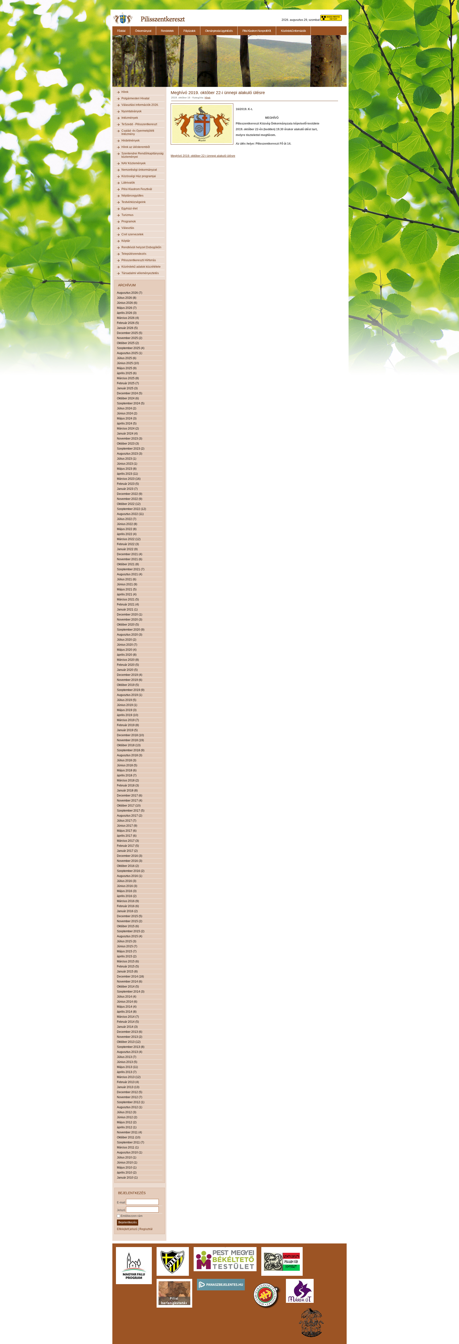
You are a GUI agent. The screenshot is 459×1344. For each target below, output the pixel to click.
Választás (127, 228)
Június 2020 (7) (127, 644)
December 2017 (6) (129, 795)
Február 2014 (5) (128, 1021)
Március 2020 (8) (128, 659)
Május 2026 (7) (127, 308)
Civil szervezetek (132, 234)
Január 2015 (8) (127, 971)
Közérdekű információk (293, 31)
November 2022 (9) (129, 499)
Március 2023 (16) (129, 478)
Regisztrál (146, 1229)
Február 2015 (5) (128, 966)
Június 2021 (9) (127, 584)
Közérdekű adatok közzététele (141, 266)
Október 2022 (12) (129, 504)
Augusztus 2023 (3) (129, 453)
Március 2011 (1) (128, 1147)
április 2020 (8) (127, 654)
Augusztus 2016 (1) (129, 876)
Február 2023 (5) (128, 484)
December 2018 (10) (130, 735)
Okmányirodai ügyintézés (219, 31)
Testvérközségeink (133, 202)
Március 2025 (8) (128, 378)
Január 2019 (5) (127, 730)
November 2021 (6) (129, 559)
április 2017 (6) (127, 835)
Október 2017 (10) (129, 805)
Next (347, 63)
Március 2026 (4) (128, 318)
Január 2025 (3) (127, 388)
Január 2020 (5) (127, 670)
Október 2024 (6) (128, 398)
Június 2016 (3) (127, 886)
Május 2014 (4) (127, 1006)
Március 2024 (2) (128, 428)
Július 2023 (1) (126, 458)
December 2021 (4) (129, 554)
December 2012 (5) (129, 1092)
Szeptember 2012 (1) (130, 1102)
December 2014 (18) (130, 976)
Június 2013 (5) (127, 1062)
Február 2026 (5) (128, 323)
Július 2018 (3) (126, 760)
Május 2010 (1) (127, 1167)
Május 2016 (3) (127, 891)
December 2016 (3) (129, 856)
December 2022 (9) (129, 494)
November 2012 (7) (129, 1097)
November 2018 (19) (130, 740)
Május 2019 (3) (127, 710)
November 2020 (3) (129, 619)
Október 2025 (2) (128, 343)
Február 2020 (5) (128, 664)
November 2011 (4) (129, 1132)
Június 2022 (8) (127, 524)
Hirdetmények (130, 140)
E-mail (121, 1202)
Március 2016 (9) (128, 901)
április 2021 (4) (127, 594)
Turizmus (127, 215)
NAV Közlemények (133, 163)
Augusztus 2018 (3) (129, 755)
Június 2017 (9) (127, 825)
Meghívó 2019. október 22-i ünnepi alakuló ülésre (203, 156)
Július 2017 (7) (126, 820)
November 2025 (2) (129, 338)
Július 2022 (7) (126, 519)
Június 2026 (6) (127, 303)
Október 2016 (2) (128, 866)
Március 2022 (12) (129, 539)
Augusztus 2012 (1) (129, 1107)
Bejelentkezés (127, 1222)
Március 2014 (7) (128, 1016)
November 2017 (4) (129, 800)
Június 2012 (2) (127, 1117)
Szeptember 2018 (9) (130, 750)
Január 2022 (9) (127, 549)
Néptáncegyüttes (132, 195)
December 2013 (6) (129, 1031)
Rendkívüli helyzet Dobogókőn (141, 247)
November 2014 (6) (129, 981)
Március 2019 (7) (128, 720)
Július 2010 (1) (126, 1157)
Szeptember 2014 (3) (130, 991)
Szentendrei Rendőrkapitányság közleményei (142, 155)
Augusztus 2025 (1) (129, 353)
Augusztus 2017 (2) (129, 815)
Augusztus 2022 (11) (130, 514)
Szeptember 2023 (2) (130, 448)
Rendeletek (167, 31)
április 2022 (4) (127, 534)
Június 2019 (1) (127, 705)
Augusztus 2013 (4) (129, 1052)
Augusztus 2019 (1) (129, 695)
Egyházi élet (129, 208)
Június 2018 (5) (127, 765)
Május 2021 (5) (127, 589)
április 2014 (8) (127, 1011)
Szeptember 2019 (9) (130, 690)
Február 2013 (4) (128, 1082)
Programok (128, 221)
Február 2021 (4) (128, 604)
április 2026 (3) (127, 313)
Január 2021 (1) (127, 609)
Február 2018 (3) (128, 785)
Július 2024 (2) (126, 408)
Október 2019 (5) (128, 685)
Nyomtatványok (131, 111)
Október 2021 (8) (128, 564)
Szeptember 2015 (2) (130, 931)
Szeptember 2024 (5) (130, 403)
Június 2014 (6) (127, 1001)
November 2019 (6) (129, 680)
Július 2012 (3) (126, 1112)
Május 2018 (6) (127, 770)
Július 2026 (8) (126, 297)
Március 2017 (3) (128, 840)
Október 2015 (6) (128, 926)
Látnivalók (128, 182)
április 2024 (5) (127, 423)
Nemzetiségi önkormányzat (139, 169)
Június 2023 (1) (127, 463)
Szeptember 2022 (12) (131, 509)
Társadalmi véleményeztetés (140, 273)
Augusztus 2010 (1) (129, 1152)
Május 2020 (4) (127, 649)
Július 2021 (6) (126, 579)
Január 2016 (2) (127, 911)
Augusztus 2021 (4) (129, 574)
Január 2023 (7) (127, 489)
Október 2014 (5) (128, 986)
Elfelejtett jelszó (127, 1229)
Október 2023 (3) (128, 443)
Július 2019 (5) (126, 700)
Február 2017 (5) (128, 845)
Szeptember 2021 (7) (130, 569)
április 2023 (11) (127, 473)
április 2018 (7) (127, 775)
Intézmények (129, 117)
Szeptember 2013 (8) (130, 1047)
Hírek (124, 92)
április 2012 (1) (127, 1127)
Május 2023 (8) (127, 468)
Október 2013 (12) (129, 1042)
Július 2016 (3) (126, 881)
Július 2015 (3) (126, 941)
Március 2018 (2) (128, 780)
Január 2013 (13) (128, 1087)
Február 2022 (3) (128, 544)
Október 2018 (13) (129, 745)
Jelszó (121, 1210)
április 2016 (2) (127, 896)
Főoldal (121, 31)
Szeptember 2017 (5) (130, 810)
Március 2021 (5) (128, 599)
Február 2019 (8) (128, 725)
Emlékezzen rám (131, 1216)
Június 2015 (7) (127, 946)
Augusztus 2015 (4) (129, 936)
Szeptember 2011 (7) (130, 1142)
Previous (112, 63)
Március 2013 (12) (129, 1077)
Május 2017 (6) (127, 830)
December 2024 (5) (129, 393)
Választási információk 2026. (140, 105)
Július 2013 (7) (126, 1057)
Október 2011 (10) (128, 1137)
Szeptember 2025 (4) (130, 348)
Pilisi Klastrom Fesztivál (136, 189)
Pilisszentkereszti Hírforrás (138, 260)
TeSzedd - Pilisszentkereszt (139, 124)
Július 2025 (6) (126, 358)
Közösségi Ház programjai (138, 176)
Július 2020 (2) (126, 639)
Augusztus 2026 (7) (129, 292)
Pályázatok (189, 31)
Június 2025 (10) (128, 363)
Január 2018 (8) (127, 790)
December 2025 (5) (129, 333)
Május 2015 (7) (127, 951)
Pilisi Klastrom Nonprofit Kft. (256, 31)
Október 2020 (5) (128, 624)
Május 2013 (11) (127, 1067)
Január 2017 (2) (127, 851)
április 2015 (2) (127, 956)
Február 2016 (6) (128, 906)
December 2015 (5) (129, 916)
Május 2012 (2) (127, 1122)
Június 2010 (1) (127, 1162)
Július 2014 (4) (126, 996)
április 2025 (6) (127, 373)
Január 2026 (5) (127, 328)
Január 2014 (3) (127, 1026)
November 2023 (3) (129, 438)
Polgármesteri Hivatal (135, 98)
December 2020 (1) (129, 614)
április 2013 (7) (127, 1072)
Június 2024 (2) (127, 413)
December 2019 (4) (129, 675)
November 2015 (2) (129, 921)
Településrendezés (133, 253)
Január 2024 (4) (127, 433)
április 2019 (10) (127, 715)
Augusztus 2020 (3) (129, 634)
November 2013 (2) (129, 1037)
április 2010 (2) (127, 1172)
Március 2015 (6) (128, 961)
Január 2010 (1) (127, 1177)
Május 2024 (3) (127, 418)
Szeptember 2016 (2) (130, 871)
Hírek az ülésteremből (135, 147)
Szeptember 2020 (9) (130, 629)
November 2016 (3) (129, 861)
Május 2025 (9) (127, 368)
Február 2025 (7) (128, 383)
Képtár (125, 241)
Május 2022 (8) (127, 529)
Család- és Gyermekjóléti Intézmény (137, 132)
